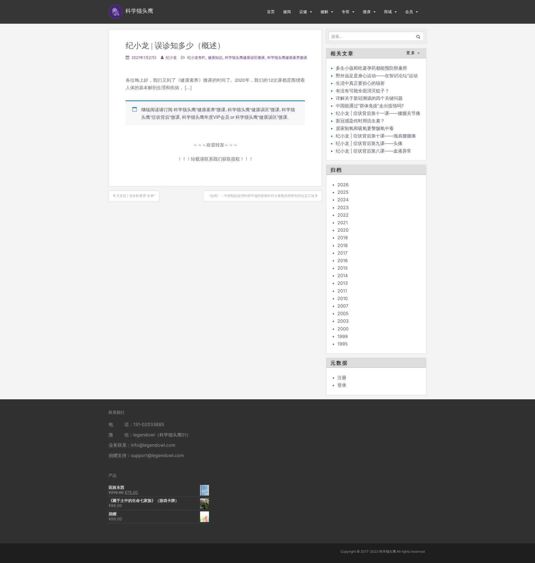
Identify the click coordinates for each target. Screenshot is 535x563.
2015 (342, 268)
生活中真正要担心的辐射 (360, 83)
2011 (342, 291)
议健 (303, 11)
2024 (343, 199)
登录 (341, 385)
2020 (343, 230)
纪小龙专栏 (196, 57)
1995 (342, 344)
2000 (343, 329)
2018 (342, 245)
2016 (342, 260)
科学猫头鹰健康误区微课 (245, 57)
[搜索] (418, 36)
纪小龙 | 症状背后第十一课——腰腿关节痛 (378, 113)
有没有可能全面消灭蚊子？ (362, 90)
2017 (342, 253)
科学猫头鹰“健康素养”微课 (199, 109)
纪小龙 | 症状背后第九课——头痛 (369, 143)
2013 (342, 283)
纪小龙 (171, 57)
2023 (343, 207)
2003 (343, 321)
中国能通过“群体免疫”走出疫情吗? (370, 105)
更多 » (413, 53)
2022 (343, 215)
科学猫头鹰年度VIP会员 (205, 117)
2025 (343, 192)
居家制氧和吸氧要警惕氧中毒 (365, 128)
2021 (342, 222)
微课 (367, 11)
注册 (341, 377)
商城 (388, 11)
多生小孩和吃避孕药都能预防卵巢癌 (371, 68)
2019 (342, 237)
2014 (342, 275)
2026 (343, 184)
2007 (342, 306)
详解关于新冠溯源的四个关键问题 (369, 98)
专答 (345, 11)
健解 (324, 11)
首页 (271, 11)
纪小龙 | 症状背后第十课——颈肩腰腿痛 (376, 136)
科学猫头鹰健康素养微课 (287, 57)
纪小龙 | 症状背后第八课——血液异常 (373, 151)
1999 (342, 336)
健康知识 (215, 57)
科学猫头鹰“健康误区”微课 (253, 109)
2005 (343, 313)
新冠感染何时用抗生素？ (360, 121)
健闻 (287, 11)
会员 (409, 11)
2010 (342, 298)
